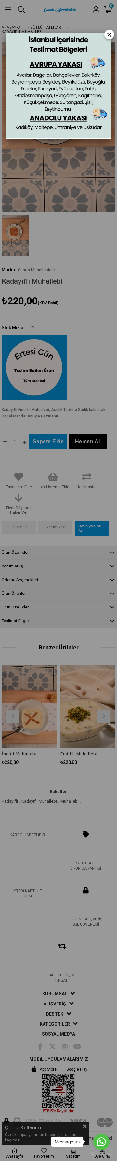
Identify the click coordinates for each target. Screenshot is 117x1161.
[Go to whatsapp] (101, 1142)
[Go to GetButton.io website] (101, 1154)
